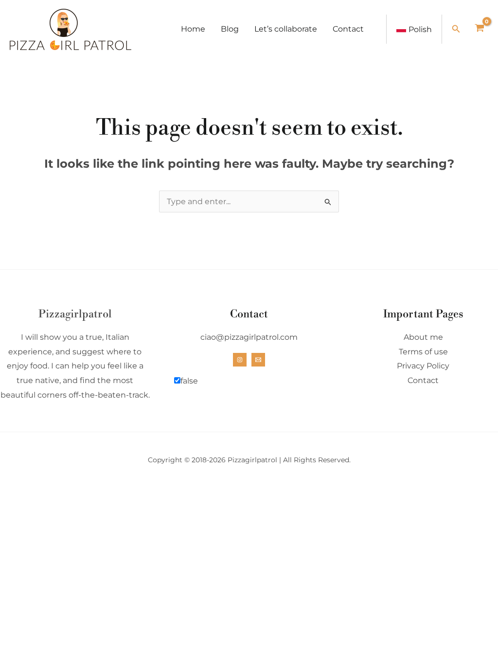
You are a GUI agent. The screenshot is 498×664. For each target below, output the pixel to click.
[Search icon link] (456, 30)
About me (423, 337)
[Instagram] (240, 360)
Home (193, 29)
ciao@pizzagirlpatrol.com (249, 337)
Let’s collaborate (285, 29)
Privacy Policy (423, 365)
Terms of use (423, 351)
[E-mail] (258, 360)
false (189, 380)
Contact (348, 29)
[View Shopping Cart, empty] (479, 28)
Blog (230, 29)
